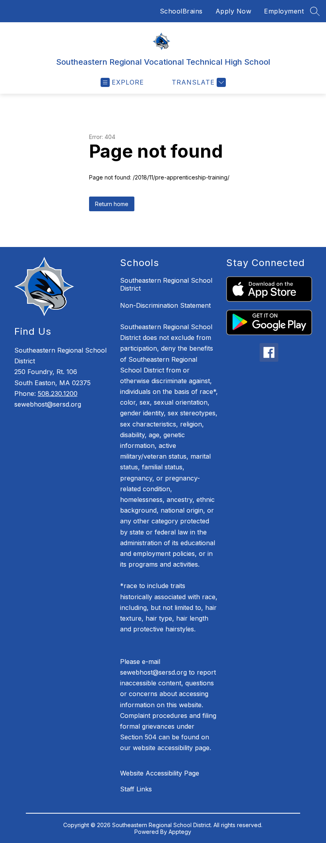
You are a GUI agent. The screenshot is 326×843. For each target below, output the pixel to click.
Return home (111, 204)
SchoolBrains (181, 11)
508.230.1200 (58, 393)
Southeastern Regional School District (166, 284)
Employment (284, 11)
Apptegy (180, 831)
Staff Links (136, 789)
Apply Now (233, 11)
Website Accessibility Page (159, 773)
